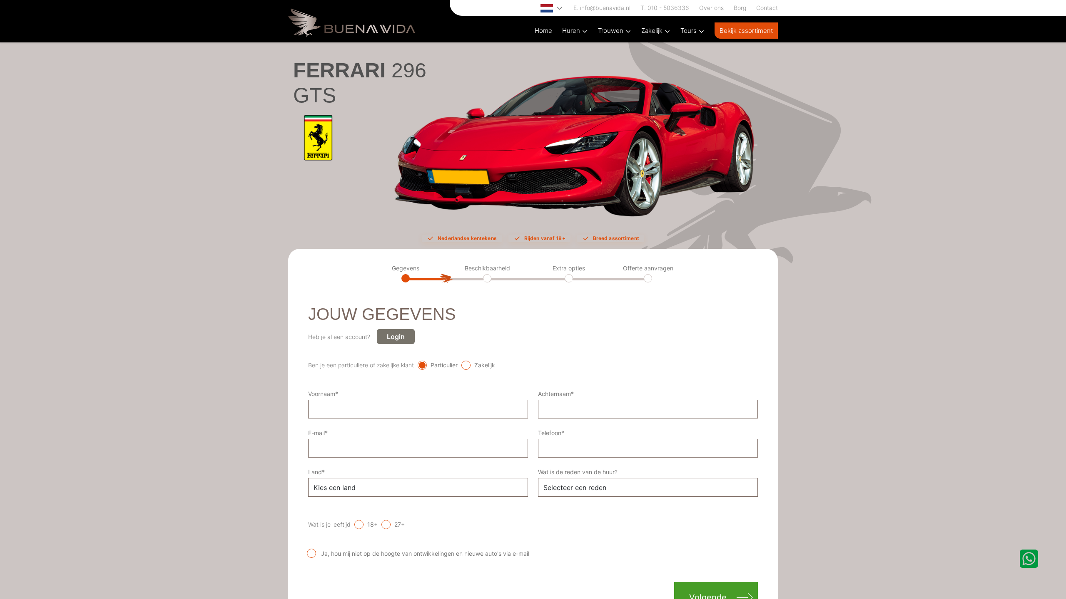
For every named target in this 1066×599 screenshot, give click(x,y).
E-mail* (318, 432)
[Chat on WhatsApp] (1029, 558)
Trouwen (611, 31)
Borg (740, 7)
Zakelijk (652, 31)
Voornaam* (323, 393)
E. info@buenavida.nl (601, 7)
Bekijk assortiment (746, 31)
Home (543, 31)
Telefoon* (551, 432)
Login (396, 336)
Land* (316, 471)
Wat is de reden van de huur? (578, 471)
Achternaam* (556, 393)
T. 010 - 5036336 (664, 7)
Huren (572, 31)
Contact (767, 7)
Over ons (711, 7)
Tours (689, 31)
